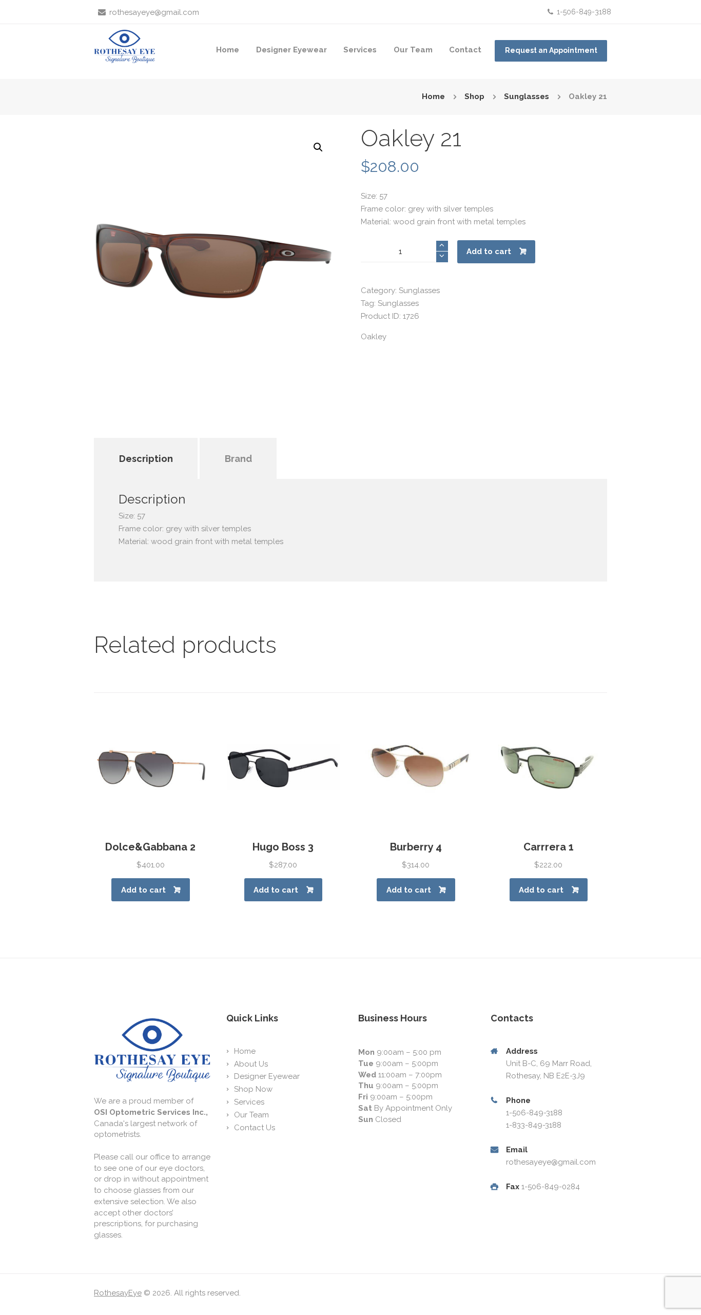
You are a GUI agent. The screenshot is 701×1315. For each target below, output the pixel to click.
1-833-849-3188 (533, 1125)
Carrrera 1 (548, 847)
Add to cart (488, 251)
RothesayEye (118, 1293)
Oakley (373, 336)
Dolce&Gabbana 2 (150, 847)
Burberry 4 (416, 847)
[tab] (146, 444)
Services (360, 49)
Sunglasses (526, 96)
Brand (238, 458)
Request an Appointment (551, 50)
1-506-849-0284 (550, 1186)
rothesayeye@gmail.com (154, 12)
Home (227, 49)
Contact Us (254, 1127)
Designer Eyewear (291, 49)
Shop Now (253, 1089)
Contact (465, 49)
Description (146, 458)
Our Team (413, 49)
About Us (251, 1064)
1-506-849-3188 (584, 12)
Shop (474, 96)
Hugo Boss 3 (283, 847)
